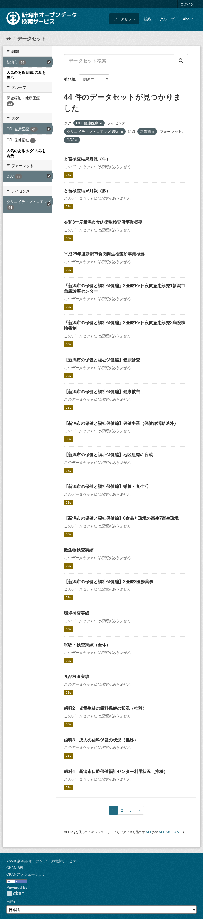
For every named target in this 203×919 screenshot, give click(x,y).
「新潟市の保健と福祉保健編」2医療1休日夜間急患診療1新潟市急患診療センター (124, 288)
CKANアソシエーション (26, 874)
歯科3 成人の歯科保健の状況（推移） (101, 740)
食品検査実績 (76, 676)
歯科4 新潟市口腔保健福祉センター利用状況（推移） (116, 771)
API (148, 831)
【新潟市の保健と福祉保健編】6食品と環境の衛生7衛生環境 (121, 518)
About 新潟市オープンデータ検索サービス (41, 860)
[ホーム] (8, 38)
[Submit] (181, 60)
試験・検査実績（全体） (87, 644)
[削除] (101, 123)
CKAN (15, 893)
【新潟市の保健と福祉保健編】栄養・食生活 (106, 486)
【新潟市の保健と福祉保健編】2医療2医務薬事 (108, 581)
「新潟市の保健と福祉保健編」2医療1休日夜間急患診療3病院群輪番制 (124, 325)
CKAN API (14, 867)
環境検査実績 (76, 613)
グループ (167, 18)
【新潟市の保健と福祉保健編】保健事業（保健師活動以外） (121, 423)
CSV (68, 175)
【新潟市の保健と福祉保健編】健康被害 (102, 391)
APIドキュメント (171, 831)
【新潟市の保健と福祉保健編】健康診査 (102, 360)
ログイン (187, 4)
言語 (10, 901)
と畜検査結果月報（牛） (87, 159)
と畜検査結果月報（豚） (87, 190)
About (188, 18)
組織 (147, 18)
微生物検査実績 (79, 550)
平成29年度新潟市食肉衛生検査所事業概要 (104, 254)
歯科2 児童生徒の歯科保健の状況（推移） (105, 708)
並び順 (69, 79)
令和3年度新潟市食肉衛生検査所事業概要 (103, 222)
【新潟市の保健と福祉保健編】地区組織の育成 (108, 454)
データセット (124, 18)
